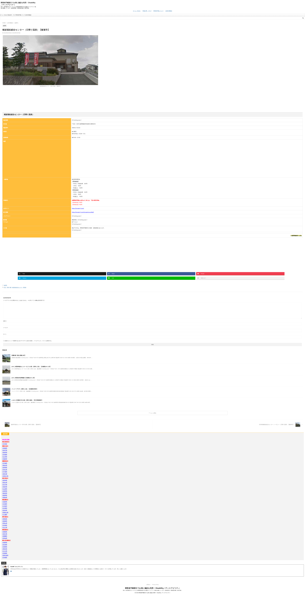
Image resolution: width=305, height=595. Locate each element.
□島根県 (4, 521)
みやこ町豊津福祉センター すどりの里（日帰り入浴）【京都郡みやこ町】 (31, 366)
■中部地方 (5, 478)
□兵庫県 (4, 508)
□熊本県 (4, 549)
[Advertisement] (152, 99)
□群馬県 (4, 467)
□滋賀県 (4, 502)
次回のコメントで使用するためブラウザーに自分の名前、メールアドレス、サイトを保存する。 (28, 340)
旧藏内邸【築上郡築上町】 (19, 355)
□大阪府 (4, 506)
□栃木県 (4, 465)
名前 (4, 321)
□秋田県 (4, 452)
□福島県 (4, 459)
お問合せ (148, 584)
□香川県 (4, 534)
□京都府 (4, 504)
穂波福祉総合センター (17, 287)
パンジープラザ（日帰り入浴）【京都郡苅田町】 (25, 389)
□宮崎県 (4, 553)
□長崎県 (4, 547)
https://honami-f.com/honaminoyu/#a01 (83, 212)
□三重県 (4, 514)
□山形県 (4, 456)
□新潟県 (4, 480)
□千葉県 (4, 471)
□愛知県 (4, 497)
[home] (11, 571)
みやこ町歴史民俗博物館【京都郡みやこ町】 (23, 377)
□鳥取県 (4, 519)
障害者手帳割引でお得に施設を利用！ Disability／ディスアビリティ (152, 588)
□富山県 (4, 482)
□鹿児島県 (5, 555)
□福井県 (4, 486)
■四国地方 (5, 529)
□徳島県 (4, 532)
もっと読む (153, 413)
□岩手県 (4, 450)
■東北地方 (5, 446)
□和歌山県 (5, 512)
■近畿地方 (5, 499)
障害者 (24, 287)
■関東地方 (5, 461)
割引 (5, 287)
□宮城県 (4, 454)
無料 (10, 287)
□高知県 (4, 538)
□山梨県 (4, 489)
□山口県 (4, 527)
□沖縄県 (4, 557)
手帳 (8, 287)
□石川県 (4, 484)
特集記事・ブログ (147, 11)
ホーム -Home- (137, 11)
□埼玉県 (4, 469)
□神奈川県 (5, 476)
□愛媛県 (4, 536)
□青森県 (4, 448)
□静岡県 (4, 495)
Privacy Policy (155, 584)
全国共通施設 (168, 11)
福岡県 (5, 285)
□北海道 (4, 444)
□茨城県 (4, 463)
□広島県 (4, 525)
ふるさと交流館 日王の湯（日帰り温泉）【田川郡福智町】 (27, 400)
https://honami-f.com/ (78, 208)
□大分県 (4, 551)
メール (5, 327)
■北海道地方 (5, 441)
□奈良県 (4, 510)
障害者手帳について (158, 11)
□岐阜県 (4, 493)
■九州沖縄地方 (6, 540)
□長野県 (4, 491)
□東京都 (4, 474)
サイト (5, 334)
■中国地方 (5, 517)
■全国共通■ (5, 439)
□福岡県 (4, 542)
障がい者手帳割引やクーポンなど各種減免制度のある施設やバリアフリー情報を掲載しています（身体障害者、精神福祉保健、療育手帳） (152, 590)
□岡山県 (4, 523)
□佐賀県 (4, 544)
